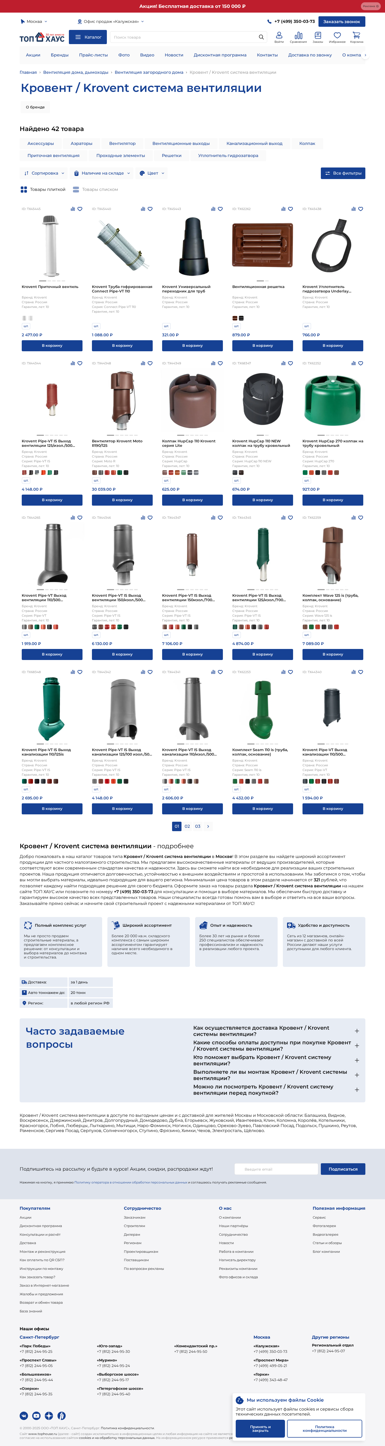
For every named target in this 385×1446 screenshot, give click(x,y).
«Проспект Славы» (38, 1360)
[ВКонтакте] (24, 1416)
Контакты (267, 55)
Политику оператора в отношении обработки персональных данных (130, 1182)
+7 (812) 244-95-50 (190, 1351)
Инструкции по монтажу (41, 1268)
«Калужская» (266, 1346)
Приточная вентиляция (54, 155)
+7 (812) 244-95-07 (328, 1351)
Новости (174, 55)
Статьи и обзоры (327, 1243)
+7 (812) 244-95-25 (36, 1351)
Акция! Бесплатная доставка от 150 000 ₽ (192, 6)
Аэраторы (81, 143)
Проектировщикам (141, 1251)
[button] (42, 280)
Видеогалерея (325, 1234)
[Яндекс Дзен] (49, 1416)
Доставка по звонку (310, 55)
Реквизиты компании (238, 1268)
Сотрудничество (233, 1234)
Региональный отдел (333, 1345)
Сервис (319, 1217)
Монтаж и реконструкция (42, 1251)
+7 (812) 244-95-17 (113, 1379)
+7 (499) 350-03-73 (270, 1351)
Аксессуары (41, 143)
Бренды (60, 55)
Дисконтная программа (220, 55)
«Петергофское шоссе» (120, 1388)
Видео (147, 55)
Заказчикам (134, 1217)
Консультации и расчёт (40, 1234)
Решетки (172, 155)
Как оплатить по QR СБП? (42, 1260)
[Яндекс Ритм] (61, 1416)
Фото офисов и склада (238, 1277)
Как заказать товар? (37, 1277)
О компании (356, 55)
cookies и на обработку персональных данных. (117, 1438)
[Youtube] (36, 1416)
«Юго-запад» (109, 1346)
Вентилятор (122, 143)
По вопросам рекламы (144, 1268)
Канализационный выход (255, 143)
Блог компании (326, 1251)
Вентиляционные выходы (181, 143)
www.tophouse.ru (42, 1434)
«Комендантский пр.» (195, 1346)
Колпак (307, 143)
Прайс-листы (93, 55)
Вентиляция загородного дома (149, 72)
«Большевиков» (35, 1374)
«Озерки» (29, 1388)
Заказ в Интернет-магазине (44, 1285)
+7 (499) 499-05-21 (270, 1365)
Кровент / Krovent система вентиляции (233, 72)
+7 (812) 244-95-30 (113, 1351)
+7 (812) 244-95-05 (36, 1365)
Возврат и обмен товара (41, 1302)
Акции (33, 55)
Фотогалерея (324, 1226)
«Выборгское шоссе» (118, 1374)
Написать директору (237, 1260)
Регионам (132, 1243)
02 (187, 826)
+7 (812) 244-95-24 (113, 1365)
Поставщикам (136, 1260)
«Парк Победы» (35, 1346)
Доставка (28, 1243)
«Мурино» (107, 1360)
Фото (124, 55)
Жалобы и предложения (41, 1294)
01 (177, 826)
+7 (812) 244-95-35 (36, 1394)
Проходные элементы (120, 155)
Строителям (134, 1226)
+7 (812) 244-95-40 (113, 1394)
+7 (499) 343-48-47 (271, 1379)
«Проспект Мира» (271, 1360)
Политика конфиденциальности (127, 1428)
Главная (28, 72)
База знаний (31, 1311)
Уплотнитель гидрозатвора (228, 155)
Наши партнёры (233, 1226)
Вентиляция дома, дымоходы (75, 72)
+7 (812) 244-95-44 (36, 1379)
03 (197, 826)
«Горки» (261, 1374)
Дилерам (132, 1234)
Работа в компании (236, 1251)
